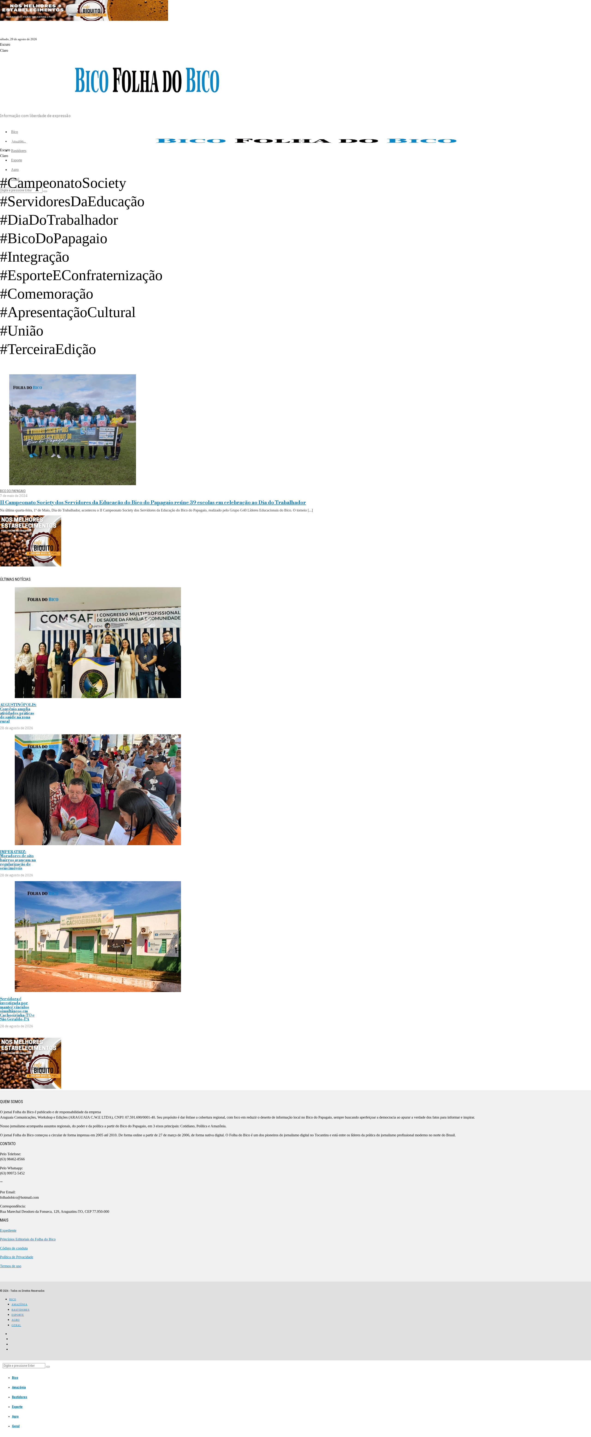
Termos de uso (10, 1266)
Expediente (8, 1230)
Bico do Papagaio (13, 491)
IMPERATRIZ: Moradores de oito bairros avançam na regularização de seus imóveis (18, 860)
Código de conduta (14, 1248)
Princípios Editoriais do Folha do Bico (28, 1239)
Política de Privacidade (16, 1257)
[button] (48, 1366)
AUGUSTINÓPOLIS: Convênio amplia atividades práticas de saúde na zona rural (18, 713)
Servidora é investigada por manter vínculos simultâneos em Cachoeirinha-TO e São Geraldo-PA (17, 1009)
